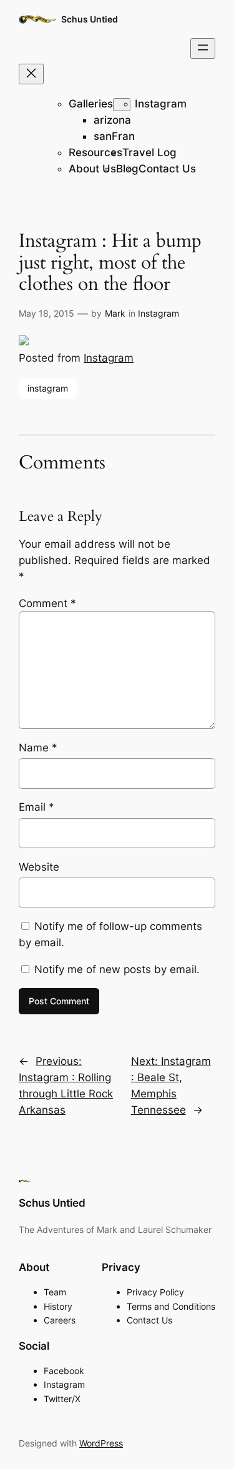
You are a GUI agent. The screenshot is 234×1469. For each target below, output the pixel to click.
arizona (112, 120)
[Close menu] (31, 74)
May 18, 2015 (46, 313)
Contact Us (167, 168)
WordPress (101, 1443)
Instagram (161, 103)
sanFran (114, 136)
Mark (115, 313)
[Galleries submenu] (121, 104)
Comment (47, 603)
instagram (47, 388)
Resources (95, 152)
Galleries (91, 103)
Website (39, 867)
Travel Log (149, 152)
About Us (92, 168)
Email (36, 807)
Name (38, 747)
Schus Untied (89, 19)
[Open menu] (202, 48)
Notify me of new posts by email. (117, 969)
